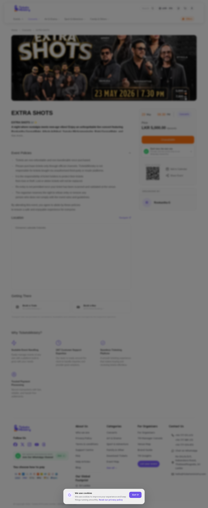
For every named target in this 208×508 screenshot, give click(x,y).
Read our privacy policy (111, 500)
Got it (135, 494)
